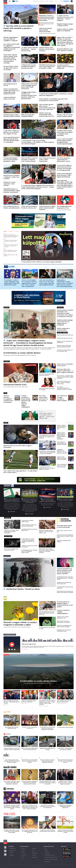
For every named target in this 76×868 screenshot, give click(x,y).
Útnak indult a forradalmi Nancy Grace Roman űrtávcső (11, 549)
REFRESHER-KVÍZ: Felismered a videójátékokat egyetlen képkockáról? (65, 806)
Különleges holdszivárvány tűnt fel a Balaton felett (29, 530)
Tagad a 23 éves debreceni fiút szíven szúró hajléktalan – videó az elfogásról (65, 18)
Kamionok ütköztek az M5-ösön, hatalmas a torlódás (65, 49)
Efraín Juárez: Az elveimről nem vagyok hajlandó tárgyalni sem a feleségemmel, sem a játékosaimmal (12, 500)
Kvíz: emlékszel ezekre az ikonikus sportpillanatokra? (12, 207)
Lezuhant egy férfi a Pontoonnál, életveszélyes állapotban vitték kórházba (47, 24)
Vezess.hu (23, 852)
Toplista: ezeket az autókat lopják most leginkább (65, 29)
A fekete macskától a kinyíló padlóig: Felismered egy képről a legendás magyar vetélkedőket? (25, 401)
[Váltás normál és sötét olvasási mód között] (61, 1)
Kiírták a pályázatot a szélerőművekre (63, 329)
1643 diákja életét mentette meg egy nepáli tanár (65, 587)
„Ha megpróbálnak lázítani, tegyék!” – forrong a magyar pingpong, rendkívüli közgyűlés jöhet (47, 500)
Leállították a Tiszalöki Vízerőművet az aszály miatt (29, 546)
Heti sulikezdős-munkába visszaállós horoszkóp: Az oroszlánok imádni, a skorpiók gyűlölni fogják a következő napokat (12, 807)
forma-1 (72, 422)
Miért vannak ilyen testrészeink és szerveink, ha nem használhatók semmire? (65, 761)
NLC (22, 859)
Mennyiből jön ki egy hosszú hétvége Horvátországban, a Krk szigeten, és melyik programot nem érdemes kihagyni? (37, 142)
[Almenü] (9, 1)
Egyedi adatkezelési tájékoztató (51, 857)
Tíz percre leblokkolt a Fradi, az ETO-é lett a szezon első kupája (62, 465)
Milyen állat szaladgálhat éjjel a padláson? (64, 541)
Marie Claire (34, 857)
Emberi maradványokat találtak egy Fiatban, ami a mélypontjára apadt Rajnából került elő (12, 91)
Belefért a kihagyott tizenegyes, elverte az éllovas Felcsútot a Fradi (61, 427)
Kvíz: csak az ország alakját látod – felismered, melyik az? (47, 374)
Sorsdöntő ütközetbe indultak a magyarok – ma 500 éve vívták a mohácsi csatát (46, 531)
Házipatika (34, 848)
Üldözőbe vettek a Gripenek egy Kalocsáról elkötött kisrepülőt (64, 346)
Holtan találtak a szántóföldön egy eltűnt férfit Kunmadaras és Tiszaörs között (53, 99)
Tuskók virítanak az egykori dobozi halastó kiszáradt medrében (47, 208)
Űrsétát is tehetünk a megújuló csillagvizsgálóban (63, 612)
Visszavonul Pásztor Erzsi (15, 384)
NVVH (47, 1)
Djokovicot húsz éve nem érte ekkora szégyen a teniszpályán (18, 446)
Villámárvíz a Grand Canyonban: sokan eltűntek (9, 183)
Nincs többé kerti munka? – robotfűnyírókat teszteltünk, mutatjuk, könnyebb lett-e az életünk (28, 540)
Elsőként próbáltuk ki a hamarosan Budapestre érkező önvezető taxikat (12, 749)
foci (68, 422)
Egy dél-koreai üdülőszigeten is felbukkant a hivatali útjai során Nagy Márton (56, 94)
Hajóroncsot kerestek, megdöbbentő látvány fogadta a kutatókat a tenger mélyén (65, 536)
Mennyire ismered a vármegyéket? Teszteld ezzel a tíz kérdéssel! (8, 399)
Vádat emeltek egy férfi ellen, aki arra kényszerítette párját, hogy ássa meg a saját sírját (47, 107)
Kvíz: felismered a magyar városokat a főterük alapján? (62, 398)
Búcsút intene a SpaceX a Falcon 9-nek (65, 531)
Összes (16, 231)
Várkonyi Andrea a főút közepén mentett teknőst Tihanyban (46, 49)
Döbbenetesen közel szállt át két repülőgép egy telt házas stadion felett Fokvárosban (29, 86)
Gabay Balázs (12, 511)
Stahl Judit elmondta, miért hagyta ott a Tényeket (47, 389)
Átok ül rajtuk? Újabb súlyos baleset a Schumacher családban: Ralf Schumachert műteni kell (12, 782)
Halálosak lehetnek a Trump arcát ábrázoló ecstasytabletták (28, 525)
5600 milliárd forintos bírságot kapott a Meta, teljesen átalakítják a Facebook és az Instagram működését (47, 550)
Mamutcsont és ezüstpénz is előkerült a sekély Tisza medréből (12, 177)
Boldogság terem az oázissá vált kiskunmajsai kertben (64, 630)
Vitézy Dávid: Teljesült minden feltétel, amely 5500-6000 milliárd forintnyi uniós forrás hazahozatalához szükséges (10, 59)
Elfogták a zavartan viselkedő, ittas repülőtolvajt (65, 342)
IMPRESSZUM (47, 852)
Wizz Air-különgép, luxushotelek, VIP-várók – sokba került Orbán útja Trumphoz (12, 702)
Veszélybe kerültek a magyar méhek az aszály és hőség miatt (65, 66)
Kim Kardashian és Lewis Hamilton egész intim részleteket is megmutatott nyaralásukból (47, 728)
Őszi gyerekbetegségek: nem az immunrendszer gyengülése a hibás (11, 159)
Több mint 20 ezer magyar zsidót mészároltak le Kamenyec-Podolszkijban (11, 531)
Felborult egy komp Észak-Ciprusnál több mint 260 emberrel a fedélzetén (65, 592)
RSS (45, 848)
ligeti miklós (24, 703)
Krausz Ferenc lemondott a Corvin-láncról (65, 364)
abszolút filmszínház (62, 703)
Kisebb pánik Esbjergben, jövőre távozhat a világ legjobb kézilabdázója (64, 175)
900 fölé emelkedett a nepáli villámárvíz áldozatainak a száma (63, 159)
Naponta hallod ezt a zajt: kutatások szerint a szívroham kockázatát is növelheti (30, 761)
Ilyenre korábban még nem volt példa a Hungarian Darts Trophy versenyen (29, 159)
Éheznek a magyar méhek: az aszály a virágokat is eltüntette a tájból (20, 623)
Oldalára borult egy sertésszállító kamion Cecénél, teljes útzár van (46, 114)
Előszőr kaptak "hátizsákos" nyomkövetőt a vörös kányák (63, 622)
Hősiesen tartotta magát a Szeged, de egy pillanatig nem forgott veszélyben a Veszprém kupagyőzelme (61, 435)
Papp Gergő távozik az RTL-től (10, 84)
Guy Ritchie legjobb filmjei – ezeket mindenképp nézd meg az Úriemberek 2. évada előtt (47, 782)
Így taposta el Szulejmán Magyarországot (27, 521)
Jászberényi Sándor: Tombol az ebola (23, 589)
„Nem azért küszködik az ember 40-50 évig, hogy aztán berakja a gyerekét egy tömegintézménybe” (46, 282)
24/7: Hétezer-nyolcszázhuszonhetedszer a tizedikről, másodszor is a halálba (64, 388)
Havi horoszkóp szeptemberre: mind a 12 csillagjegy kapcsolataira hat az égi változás (30, 831)
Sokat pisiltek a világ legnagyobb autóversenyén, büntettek (65, 749)
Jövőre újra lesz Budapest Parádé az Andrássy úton (29, 207)
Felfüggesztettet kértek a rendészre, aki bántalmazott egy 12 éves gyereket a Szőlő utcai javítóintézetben (29, 95)
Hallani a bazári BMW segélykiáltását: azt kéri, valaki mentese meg (29, 749)
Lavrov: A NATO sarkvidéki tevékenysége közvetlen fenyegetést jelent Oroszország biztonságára (65, 141)
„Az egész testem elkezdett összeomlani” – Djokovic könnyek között (29, 49)
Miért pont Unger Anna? (29, 644)
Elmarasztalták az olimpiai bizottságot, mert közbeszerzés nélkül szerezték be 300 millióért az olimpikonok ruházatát (65, 313)
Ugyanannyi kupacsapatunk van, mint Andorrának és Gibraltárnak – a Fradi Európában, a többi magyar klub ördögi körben (29, 500)
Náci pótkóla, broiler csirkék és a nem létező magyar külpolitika (42, 262)
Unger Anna (42, 1)
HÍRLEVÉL (46, 850)
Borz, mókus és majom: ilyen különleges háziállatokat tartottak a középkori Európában (12, 761)
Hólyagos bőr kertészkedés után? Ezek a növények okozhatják (64, 626)
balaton (39, 685)
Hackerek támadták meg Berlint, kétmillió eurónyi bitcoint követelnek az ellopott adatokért (64, 571)
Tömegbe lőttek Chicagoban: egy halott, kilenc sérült (64, 583)
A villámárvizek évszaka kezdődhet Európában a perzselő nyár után (28, 66)
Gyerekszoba (34, 852)
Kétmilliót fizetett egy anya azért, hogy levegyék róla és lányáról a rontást (47, 66)
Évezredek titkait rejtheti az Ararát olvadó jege (64, 526)
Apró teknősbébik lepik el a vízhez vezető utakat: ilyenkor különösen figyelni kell (46, 613)
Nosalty (23, 857)
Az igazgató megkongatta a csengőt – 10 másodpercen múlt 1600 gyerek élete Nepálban (12, 831)
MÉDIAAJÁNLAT (47, 861)
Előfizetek (66, 1)
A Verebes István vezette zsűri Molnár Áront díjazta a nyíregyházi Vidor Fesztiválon (65, 133)
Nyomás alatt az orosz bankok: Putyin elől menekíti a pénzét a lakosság (19, 28)
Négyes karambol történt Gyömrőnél (65, 334)
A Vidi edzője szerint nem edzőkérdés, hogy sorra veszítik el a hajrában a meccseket (47, 468)
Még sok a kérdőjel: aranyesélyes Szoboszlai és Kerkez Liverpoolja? (65, 499)
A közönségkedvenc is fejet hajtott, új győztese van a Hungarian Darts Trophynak (47, 436)
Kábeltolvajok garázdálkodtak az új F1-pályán (47, 749)
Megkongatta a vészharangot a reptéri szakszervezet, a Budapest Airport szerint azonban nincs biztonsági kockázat (65, 283)
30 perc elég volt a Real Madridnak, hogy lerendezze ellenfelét (61, 443)
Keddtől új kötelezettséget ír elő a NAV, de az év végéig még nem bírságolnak (65, 322)
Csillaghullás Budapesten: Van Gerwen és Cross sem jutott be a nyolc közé (62, 451)
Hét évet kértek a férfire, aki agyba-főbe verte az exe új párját (11, 68)
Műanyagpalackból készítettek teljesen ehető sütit (12, 728)
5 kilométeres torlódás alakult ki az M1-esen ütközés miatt (65, 350)
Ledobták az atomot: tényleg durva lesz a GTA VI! (29, 728)
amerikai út (6, 704)
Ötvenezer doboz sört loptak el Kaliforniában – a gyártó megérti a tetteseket (65, 370)
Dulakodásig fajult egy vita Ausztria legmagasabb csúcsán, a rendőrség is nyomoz (65, 578)
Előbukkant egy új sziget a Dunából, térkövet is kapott (12, 115)
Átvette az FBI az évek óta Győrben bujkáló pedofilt (65, 115)
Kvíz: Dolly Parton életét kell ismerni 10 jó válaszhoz (43, 398)
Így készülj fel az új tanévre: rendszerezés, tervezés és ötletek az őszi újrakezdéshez (47, 806)
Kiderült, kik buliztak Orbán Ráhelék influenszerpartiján (45, 30)
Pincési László (48, 507)
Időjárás (51, 1)
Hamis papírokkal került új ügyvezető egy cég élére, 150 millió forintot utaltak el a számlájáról (12, 140)
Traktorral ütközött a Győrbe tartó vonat (10, 98)
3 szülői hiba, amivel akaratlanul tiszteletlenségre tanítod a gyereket (47, 831)
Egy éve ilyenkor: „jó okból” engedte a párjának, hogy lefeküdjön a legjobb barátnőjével (65, 377)
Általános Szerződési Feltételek (51, 859)
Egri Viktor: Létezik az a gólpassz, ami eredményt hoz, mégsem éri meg (12, 132)
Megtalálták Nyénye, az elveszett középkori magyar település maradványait (12, 190)
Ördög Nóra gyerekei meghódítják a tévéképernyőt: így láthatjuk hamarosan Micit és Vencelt (29, 782)
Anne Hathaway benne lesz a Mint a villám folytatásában (47, 159)
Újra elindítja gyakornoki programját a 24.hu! (64, 207)
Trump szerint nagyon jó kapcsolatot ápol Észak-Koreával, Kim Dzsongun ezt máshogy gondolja (64, 168)
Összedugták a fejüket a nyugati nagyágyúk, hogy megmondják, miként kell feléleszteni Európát (11, 282)
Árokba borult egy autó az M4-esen (64, 338)
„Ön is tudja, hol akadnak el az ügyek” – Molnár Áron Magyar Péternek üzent (63, 382)
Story (33, 850)
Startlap (23, 848)
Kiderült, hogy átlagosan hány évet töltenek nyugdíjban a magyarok (11, 39)
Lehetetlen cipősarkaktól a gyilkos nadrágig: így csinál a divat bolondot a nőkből (65, 831)
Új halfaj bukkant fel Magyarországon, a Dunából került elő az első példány (65, 604)
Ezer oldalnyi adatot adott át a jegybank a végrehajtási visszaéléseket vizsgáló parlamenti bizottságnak (12, 47)
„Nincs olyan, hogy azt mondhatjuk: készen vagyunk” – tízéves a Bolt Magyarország (46, 416)
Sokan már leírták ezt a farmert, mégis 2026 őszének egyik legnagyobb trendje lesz (47, 761)
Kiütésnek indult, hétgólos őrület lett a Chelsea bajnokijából (61, 458)
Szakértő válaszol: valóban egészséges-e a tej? (63, 617)
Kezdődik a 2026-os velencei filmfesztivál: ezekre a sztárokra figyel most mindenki (65, 783)
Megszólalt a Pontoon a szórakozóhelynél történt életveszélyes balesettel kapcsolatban (46, 18)
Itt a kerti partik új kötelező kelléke (65, 727)
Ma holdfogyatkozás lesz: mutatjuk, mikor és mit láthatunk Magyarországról (29, 551)
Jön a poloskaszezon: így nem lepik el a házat (47, 628)
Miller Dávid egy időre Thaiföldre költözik (27, 115)
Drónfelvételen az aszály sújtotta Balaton (22, 353)
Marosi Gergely (30, 513)
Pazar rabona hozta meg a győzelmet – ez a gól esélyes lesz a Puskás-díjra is (20, 471)
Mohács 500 (36, 1)
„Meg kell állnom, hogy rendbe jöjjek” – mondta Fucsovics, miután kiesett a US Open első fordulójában (47, 452)
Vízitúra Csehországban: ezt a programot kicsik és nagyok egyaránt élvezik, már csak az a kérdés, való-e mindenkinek (29, 283)
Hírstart (23, 850)
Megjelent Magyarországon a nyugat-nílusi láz (65, 24)
